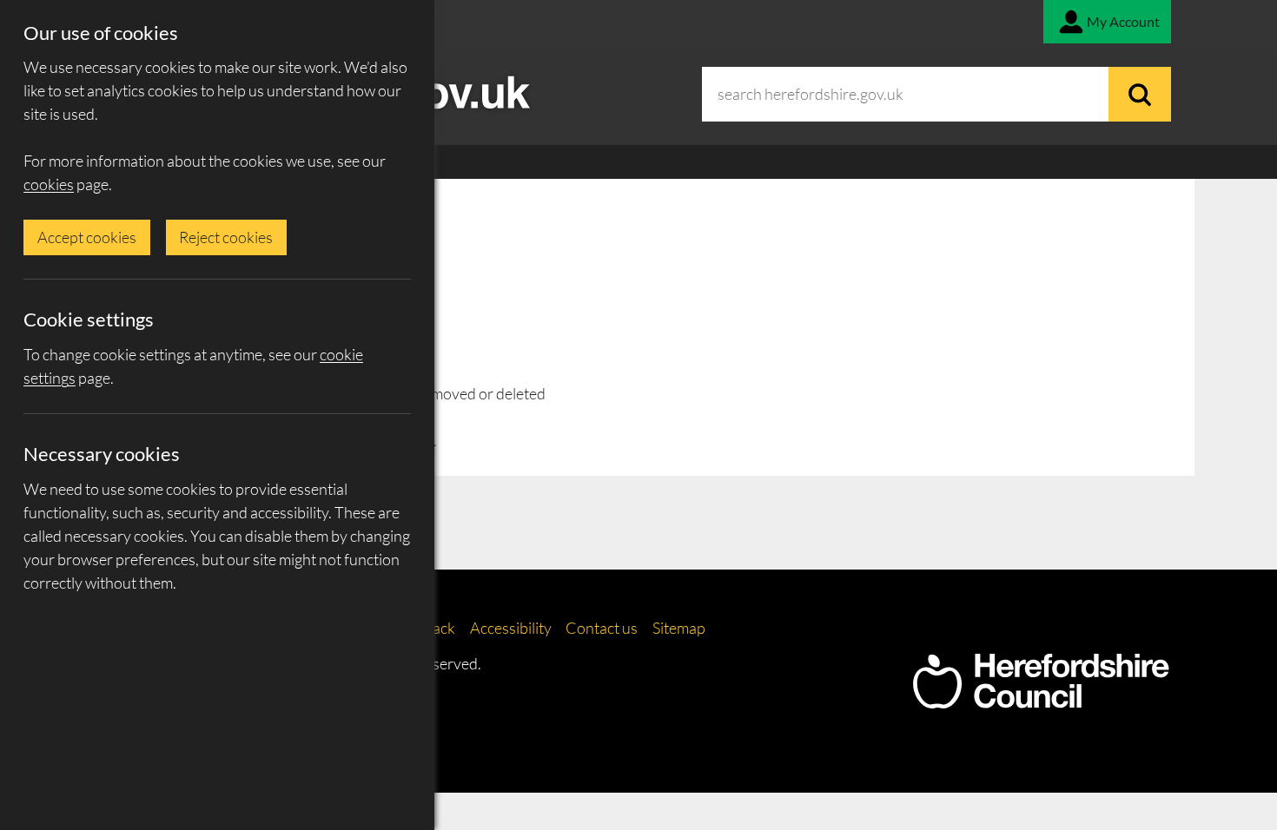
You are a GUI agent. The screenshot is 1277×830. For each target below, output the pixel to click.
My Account (1123, 21)
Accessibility (511, 627)
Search (1139, 94)
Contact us (602, 627)
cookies (48, 184)
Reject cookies (226, 237)
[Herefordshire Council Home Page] (1040, 699)
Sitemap (678, 627)
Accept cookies (86, 237)
